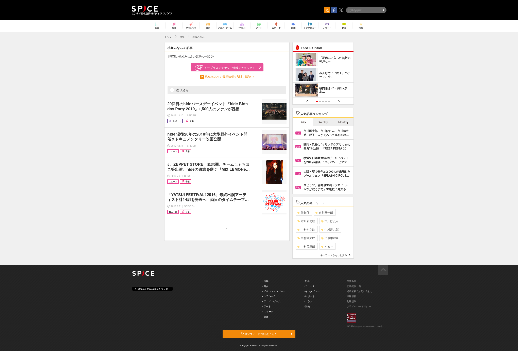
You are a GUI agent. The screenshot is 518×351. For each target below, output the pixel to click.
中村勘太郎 (308, 238)
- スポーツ (267, 311)
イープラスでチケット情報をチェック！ (229, 68)
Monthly (343, 122)
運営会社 (351, 281)
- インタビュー (312, 291)
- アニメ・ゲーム (271, 301)
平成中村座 (332, 238)
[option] (323, 75)
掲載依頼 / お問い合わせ (360, 291)
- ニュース (309, 286)
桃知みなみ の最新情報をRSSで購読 (228, 76)
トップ (168, 36)
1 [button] (317, 101)
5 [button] (329, 101)
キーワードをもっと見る (333, 255)
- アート (266, 306)
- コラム (308, 301)
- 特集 (307, 306)
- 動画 (307, 281)
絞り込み (182, 90)
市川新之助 (308, 221)
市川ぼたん (332, 221)
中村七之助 (308, 229)
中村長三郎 (308, 246)
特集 (182, 36)
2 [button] (320, 101)
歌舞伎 (305, 212)
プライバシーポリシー (359, 306)
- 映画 (265, 316)
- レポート (309, 296)
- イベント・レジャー (274, 291)
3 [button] (323, 101)
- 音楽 (265, 281)
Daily (303, 122)
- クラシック (269, 296)
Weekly (323, 122)
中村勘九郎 (332, 229)
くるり (329, 246)
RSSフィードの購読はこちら (260, 334)
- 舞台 (265, 286)
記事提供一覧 (354, 286)
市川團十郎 (326, 212)
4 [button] (326, 101)
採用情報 (351, 296)
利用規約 (351, 301)
